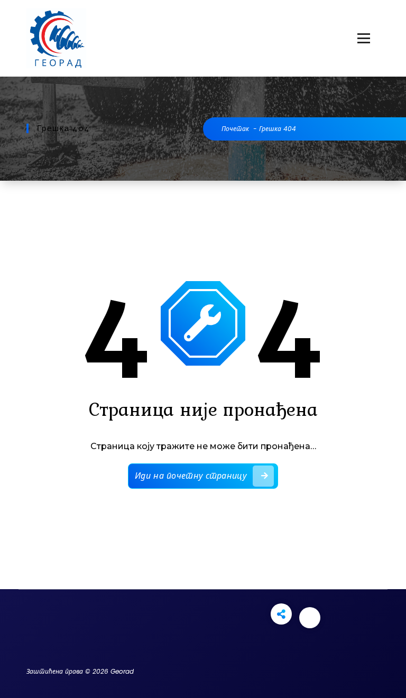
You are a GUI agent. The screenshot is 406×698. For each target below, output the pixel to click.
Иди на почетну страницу (190, 476)
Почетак (235, 128)
